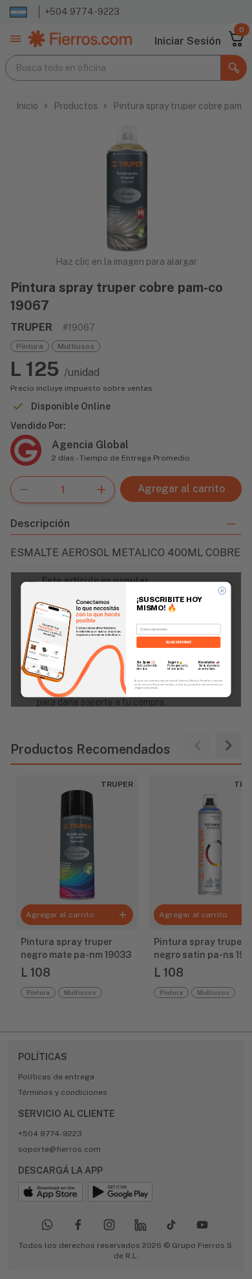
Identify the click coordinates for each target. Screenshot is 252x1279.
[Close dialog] (222, 590)
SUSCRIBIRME (178, 642)
